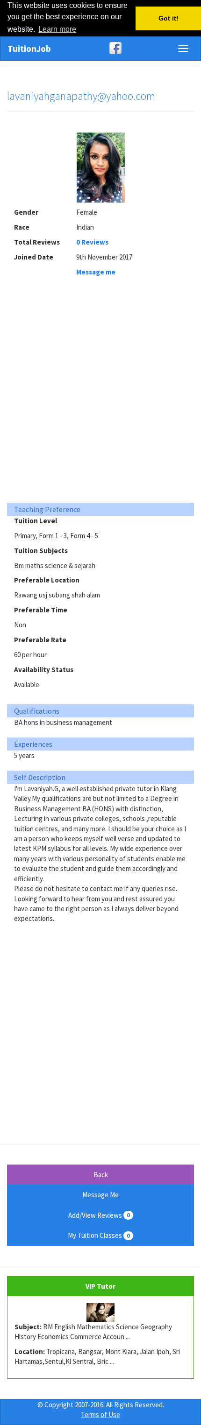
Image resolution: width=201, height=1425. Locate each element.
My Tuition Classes (99, 1235)
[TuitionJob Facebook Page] (100, 48)
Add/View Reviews (99, 1215)
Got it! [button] (168, 18)
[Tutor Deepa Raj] (100, 1312)
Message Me (100, 1194)
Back (100, 1174)
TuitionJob (29, 48)
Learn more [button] (57, 29)
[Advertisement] (100, 392)
